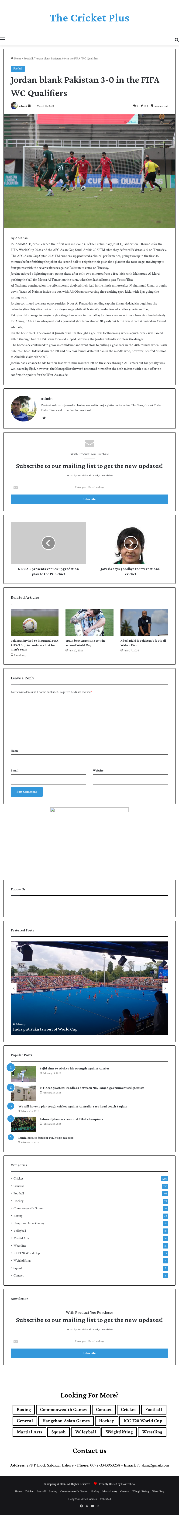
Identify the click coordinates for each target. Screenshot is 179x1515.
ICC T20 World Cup (27, 1253)
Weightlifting (22, 1261)
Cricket (18, 1178)
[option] (89, 988)
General (19, 1186)
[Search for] (176, 39)
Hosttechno (128, 1484)
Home (17, 59)
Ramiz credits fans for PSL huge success (45, 1137)
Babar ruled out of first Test (38, 1029)
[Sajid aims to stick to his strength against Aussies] (23, 1074)
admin (23, 106)
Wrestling (20, 1246)
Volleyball (20, 1231)
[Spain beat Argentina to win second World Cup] (89, 622)
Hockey (18, 1201)
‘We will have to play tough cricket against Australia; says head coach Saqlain (72, 1106)
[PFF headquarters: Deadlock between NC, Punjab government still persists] (23, 1093)
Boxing (18, 1216)
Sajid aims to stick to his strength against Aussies (74, 1068)
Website (98, 771)
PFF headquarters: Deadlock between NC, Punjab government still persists (92, 1088)
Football (28, 59)
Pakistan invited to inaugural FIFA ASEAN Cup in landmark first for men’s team (34, 645)
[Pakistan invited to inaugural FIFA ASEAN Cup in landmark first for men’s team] (35, 622)
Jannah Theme (16, 1510)
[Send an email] (29, 106)
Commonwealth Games (29, 1208)
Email (14, 771)
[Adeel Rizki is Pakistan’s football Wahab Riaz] (144, 622)
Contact (19, 1275)
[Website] (44, 418)
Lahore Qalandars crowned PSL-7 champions (71, 1119)
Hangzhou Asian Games (29, 1223)
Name (14, 751)
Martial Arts (21, 1238)
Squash (18, 1268)
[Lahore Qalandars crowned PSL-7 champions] (23, 1124)
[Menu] (2, 39)
